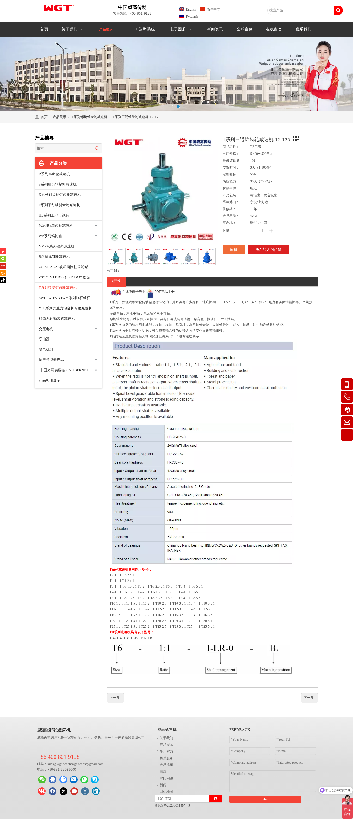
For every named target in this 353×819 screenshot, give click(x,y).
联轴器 (44, 339)
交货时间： (231, 167)
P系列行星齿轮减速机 (56, 226)
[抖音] (3, 280)
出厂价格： (231, 154)
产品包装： (231, 195)
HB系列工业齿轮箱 (54, 215)
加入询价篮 (272, 249)
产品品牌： (231, 216)
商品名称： (231, 147)
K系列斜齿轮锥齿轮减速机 (60, 195)
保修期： (229, 209)
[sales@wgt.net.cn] (74, 779)
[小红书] (3, 266)
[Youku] (3, 251)
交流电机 (46, 329)
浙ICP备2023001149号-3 (172, 805)
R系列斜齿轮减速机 (54, 174)
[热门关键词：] (338, 10)
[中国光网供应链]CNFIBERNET (63, 370)
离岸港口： (231, 202)
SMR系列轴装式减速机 (57, 318)
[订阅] (215, 799)
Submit (265, 799)
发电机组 (46, 349)
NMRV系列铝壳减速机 (56, 246)
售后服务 (166, 758)
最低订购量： (233, 161)
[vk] (42, 791)
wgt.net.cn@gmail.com (87, 764)
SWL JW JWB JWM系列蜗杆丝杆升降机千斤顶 (70, 298)
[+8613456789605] (95, 779)
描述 (116, 281)
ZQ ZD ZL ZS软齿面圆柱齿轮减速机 (67, 267)
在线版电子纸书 (134, 292)
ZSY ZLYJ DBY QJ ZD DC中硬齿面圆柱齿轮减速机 (70, 277)
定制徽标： (231, 174)
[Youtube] (74, 791)
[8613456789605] (84, 779)
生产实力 (166, 751)
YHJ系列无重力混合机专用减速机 (65, 308)
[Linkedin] (96, 791)
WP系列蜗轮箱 (50, 236)
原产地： (229, 223)
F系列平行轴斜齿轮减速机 (59, 205)
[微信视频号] (3, 273)
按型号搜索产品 (51, 360)
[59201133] (52, 779)
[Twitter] (63, 791)
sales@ (52, 764)
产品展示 (166, 744)
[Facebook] (52, 791)
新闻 (163, 785)
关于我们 (166, 737)
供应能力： (231, 181)
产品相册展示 (49, 380)
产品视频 (166, 764)
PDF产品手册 (164, 292)
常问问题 (166, 778)
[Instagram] (85, 791)
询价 (233, 249)
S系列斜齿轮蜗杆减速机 (58, 184)
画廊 (163, 771)
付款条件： (231, 188)
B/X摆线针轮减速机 (54, 257)
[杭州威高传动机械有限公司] (63, 779)
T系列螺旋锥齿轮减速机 (58, 287)
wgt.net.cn (64, 764)
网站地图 (166, 791)
